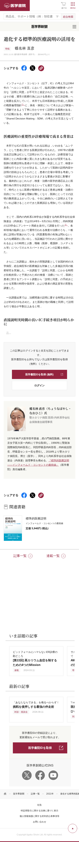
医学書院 (15, 5)
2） (66, 225)
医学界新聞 (18, 793)
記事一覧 (35, 793)
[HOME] (5, 793)
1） (23, 104)
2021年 (50, 793)
